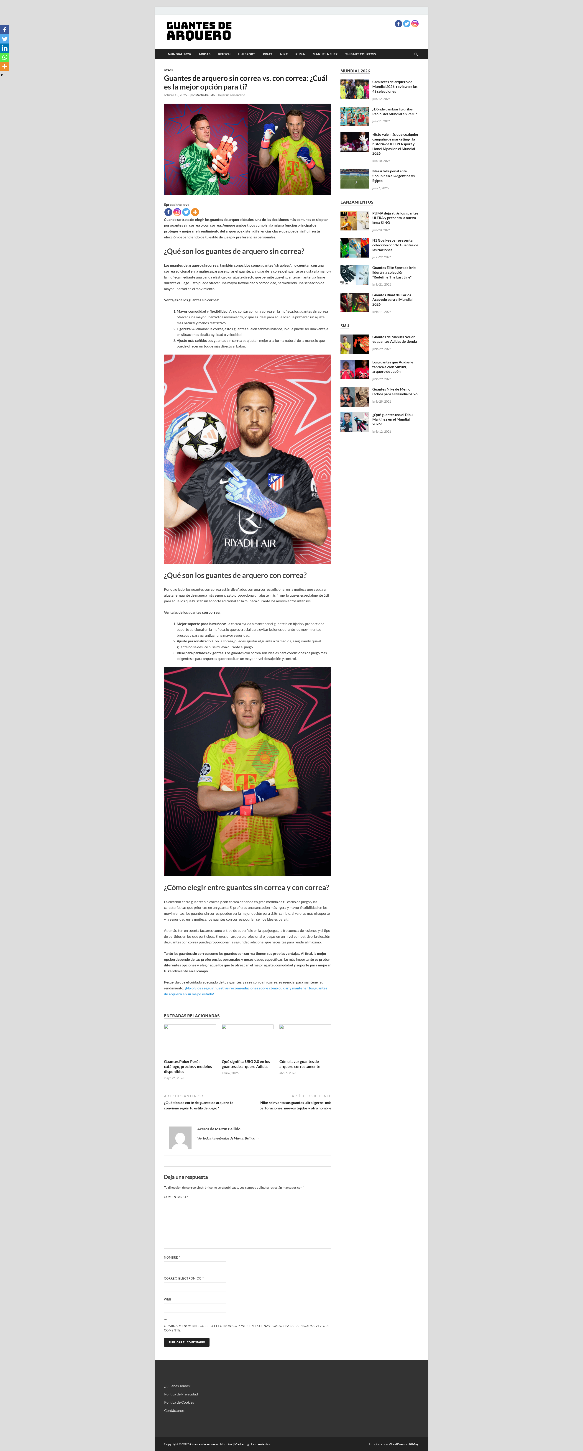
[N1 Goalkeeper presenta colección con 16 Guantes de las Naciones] (354, 240)
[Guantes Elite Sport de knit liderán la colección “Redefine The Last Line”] (354, 268)
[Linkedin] (4, 48)
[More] (195, 212)
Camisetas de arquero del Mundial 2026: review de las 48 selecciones (394, 86)
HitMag (413, 1444)
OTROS (168, 70)
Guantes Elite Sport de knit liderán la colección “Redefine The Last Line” (394, 272)
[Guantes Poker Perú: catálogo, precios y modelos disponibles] (190, 1027)
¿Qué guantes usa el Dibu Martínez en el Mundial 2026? (392, 419)
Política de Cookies (179, 1402)
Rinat (267, 54)
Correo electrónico (184, 1278)
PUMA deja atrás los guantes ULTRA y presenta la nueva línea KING (395, 218)
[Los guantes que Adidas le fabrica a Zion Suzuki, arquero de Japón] (354, 362)
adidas (204, 54)
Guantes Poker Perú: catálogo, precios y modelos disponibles (188, 1066)
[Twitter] (406, 23)
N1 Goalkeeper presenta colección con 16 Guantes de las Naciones (395, 245)
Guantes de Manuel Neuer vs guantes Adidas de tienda (394, 339)
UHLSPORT (246, 54)
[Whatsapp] (4, 57)
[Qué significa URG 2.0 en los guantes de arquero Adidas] (248, 1027)
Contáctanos (174, 1410)
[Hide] (2, 75)
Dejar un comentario (231, 95)
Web (167, 1299)
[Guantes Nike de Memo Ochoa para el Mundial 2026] (354, 389)
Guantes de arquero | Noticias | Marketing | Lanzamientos (230, 1444)
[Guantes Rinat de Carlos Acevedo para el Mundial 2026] (354, 295)
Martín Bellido (205, 95)
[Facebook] (398, 23)
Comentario (176, 1197)
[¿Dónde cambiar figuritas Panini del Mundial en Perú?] (354, 109)
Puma (300, 54)
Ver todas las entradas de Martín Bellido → (228, 1138)
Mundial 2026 (179, 54)
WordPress (397, 1444)
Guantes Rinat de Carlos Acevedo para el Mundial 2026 (392, 300)
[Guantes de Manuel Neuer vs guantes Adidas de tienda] (354, 337)
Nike (284, 54)
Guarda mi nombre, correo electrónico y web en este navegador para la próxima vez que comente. (247, 1328)
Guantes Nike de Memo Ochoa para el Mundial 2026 (394, 391)
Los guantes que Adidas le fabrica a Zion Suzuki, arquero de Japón (392, 367)
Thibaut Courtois (360, 54)
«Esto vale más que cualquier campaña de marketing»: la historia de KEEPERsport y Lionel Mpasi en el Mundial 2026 (395, 143)
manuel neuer (325, 54)
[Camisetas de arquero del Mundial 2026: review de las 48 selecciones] (354, 82)
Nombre (172, 1257)
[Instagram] (415, 23)
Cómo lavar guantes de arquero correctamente (299, 1064)
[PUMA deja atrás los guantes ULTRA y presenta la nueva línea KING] (354, 213)
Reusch (224, 54)
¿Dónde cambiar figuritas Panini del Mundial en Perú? (394, 111)
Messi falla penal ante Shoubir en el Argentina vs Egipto (393, 176)
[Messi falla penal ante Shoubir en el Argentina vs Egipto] (354, 171)
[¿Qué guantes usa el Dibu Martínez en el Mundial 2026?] (354, 415)
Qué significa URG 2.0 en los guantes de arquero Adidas (246, 1064)
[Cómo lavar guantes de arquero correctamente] (305, 1027)
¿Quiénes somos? (177, 1386)
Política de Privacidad (181, 1394)
